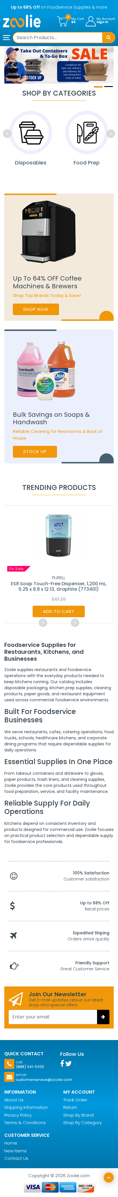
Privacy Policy (18, 1115)
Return (70, 1107)
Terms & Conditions (25, 1123)
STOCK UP (35, 451)
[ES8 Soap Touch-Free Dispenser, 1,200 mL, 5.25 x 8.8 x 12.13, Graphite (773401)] (59, 535)
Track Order (75, 1100)
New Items (15, 1151)
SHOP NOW (36, 309)
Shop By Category (82, 1123)
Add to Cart (58, 611)
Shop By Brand (78, 1115)
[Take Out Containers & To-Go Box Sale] (59, 65)
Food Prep (87, 162)
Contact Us (16, 1158)
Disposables (30, 162)
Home (10, 1143)
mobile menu (7, 38)
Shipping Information (26, 1107)
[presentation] (7, 133)
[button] (12, 65)
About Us (13, 1100)
